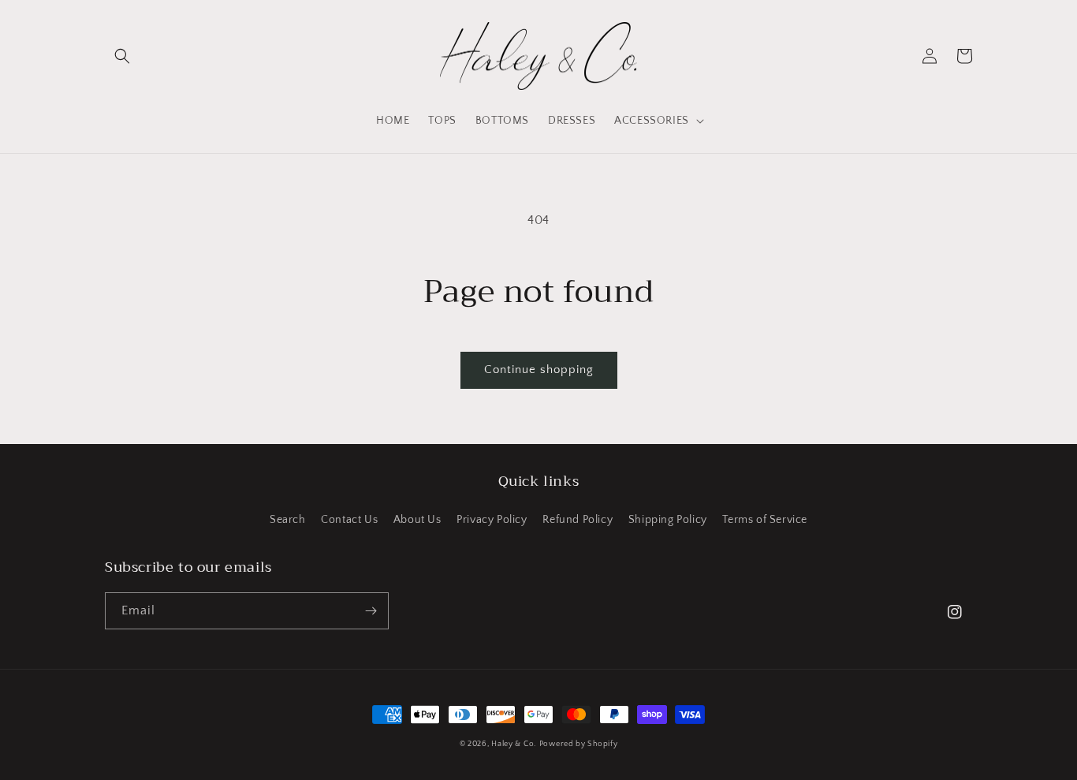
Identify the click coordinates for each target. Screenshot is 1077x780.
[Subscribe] (370, 610)
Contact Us (349, 519)
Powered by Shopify (578, 744)
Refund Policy (577, 519)
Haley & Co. (513, 744)
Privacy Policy (492, 519)
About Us (417, 519)
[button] (122, 56)
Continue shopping (539, 369)
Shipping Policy (667, 519)
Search (288, 519)
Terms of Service (764, 519)
